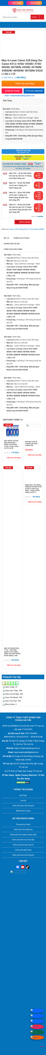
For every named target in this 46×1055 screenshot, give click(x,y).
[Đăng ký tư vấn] (37, 1027)
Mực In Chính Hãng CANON (34, 229)
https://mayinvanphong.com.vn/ (27, 748)
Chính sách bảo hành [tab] (13, 249)
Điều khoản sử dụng (23, 811)
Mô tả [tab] (6, 238)
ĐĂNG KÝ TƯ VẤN (12, 91)
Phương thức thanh (23, 824)
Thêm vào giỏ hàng (24, 83)
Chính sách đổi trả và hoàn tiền (23, 840)
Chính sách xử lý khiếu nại (23, 829)
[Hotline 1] (34, 1032)
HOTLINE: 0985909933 (35, 91)
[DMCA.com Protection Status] (23, 782)
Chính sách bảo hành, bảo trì (23, 845)
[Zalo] (33, 1010)
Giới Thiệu (23, 795)
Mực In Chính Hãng (17, 229)
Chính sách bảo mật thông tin (23, 806)
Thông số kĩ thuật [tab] (21, 238)
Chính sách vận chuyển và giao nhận (23, 835)
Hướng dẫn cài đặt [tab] (12, 244)
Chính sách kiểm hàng (23, 850)
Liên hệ (23, 800)
